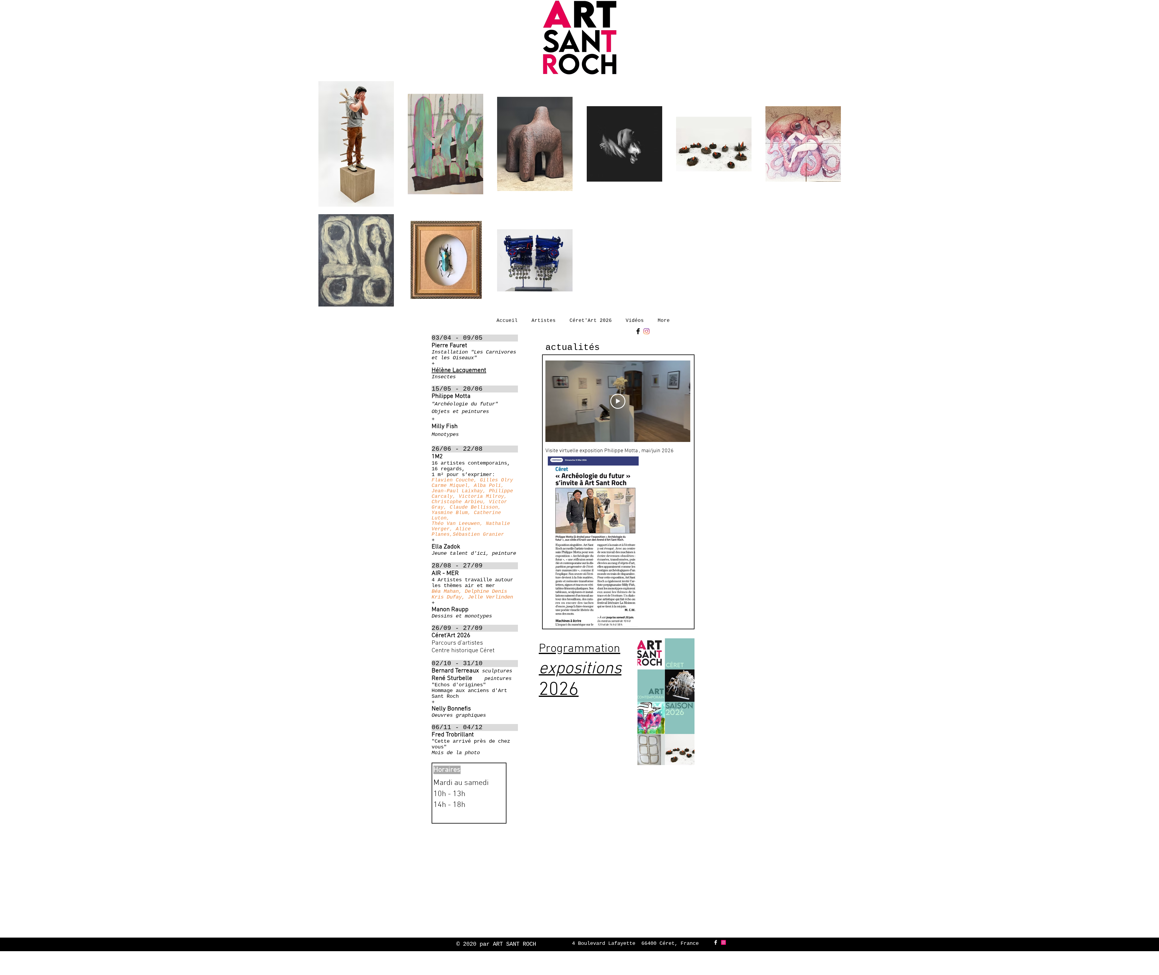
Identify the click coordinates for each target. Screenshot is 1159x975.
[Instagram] (646, 331)
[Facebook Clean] (715, 942)
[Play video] (617, 401)
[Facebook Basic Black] (638, 331)
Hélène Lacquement (459, 370)
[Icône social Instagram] (723, 942)
